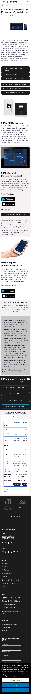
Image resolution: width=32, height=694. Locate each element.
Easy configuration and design (13, 69)
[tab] (4, 417)
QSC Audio (4, 549)
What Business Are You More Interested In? (11, 662)
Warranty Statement (8, 608)
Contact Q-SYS (6, 627)
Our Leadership (7, 573)
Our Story (5, 563)
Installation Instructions (15, 387)
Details (17, 484)
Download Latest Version (15, 406)
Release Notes (15, 394)
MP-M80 (26, 422)
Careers (4, 577)
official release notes (15, 370)
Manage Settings (15, 680)
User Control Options (13, 88)
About (4, 560)
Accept (15, 685)
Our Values (5, 570)
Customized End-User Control (15, 84)
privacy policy (17, 667)
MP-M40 (17, 422)
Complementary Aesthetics (14, 93)
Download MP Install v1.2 (15, 214)
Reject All (15, 690)
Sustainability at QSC (8, 583)
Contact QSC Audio (8, 631)
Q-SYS (3, 533)
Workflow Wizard (11, 74)
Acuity (4, 587)
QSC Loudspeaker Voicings (14, 78)
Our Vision (5, 567)
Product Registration (8, 604)
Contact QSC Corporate (9, 624)
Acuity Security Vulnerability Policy (11, 612)
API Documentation (15, 400)
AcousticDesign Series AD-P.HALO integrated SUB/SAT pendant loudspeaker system (15, 353)
